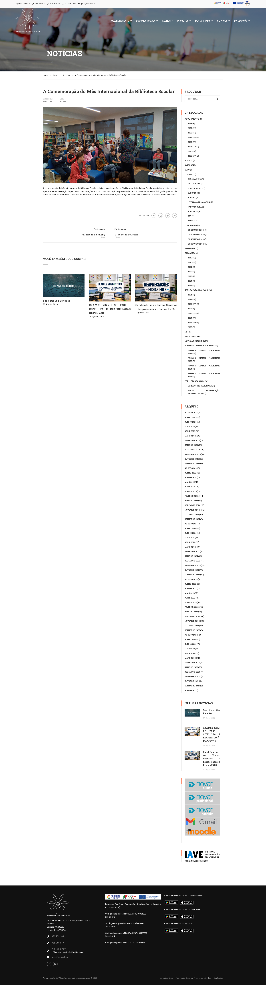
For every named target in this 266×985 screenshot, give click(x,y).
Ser (189, 216)
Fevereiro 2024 (192, 551)
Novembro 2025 (193, 454)
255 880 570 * (59, 949)
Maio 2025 (190, 482)
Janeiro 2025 (191, 500)
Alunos (166, 21)
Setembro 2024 (192, 519)
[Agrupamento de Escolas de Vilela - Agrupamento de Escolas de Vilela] (27, 22)
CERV (187, 170)
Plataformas (203, 21)
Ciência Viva (194, 179)
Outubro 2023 (192, 570)
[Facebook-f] (49, 964)
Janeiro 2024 (191, 556)
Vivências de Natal (126, 234)
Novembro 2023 (193, 565)
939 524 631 (55, 4)
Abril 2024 (190, 542)
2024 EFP (192, 146)
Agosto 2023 (191, 579)
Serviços (222, 21)
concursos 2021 (196, 230)
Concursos (191, 225)
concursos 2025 (196, 244)
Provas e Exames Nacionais (199, 346)
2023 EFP (192, 137)
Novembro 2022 (193, 621)
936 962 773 (70, 4)
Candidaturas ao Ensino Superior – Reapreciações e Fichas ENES (211, 759)
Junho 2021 (190, 690)
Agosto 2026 (191, 412)
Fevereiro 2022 (192, 662)
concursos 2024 (196, 239)
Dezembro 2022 (192, 616)
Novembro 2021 (193, 676)
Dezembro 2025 (192, 450)
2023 (190, 133)
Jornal (191, 197)
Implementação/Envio (196, 290)
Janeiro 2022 (191, 667)
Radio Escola (195, 207)
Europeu (192, 193)
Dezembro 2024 (192, 505)
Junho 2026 (190, 422)
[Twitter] (167, 215)
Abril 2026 (190, 431)
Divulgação (241, 21)
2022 (190, 128)
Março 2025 (191, 491)
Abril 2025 (190, 487)
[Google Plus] (160, 215)
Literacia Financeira (199, 202)
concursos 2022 (196, 234)
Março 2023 (191, 602)
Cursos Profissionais (199, 386)
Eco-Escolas (194, 188)
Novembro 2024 (193, 510)
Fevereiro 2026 (192, 440)
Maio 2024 (190, 537)
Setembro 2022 (192, 630)
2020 (190, 262)
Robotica (193, 211)
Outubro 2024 (192, 514)
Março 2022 (191, 658)
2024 (190, 142)
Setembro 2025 (192, 463)
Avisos (188, 165)
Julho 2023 (190, 584)
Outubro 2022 (192, 625)
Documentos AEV (145, 21)
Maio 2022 (190, 649)
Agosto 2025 (191, 468)
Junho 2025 (190, 477)
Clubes (188, 174)
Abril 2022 (190, 653)
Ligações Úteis (166, 978)
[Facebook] (153, 215)
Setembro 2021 (192, 686)
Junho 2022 (190, 644)
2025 (190, 151)
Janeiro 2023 (191, 612)
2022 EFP (192, 304)
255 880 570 (40, 4)
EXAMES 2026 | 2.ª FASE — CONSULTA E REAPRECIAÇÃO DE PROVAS (110, 308)
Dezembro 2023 (192, 561)
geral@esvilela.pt (88, 4)
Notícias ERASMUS (194, 341)
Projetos (183, 21)
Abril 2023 (190, 598)
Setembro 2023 (192, 575)
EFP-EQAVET (190, 248)
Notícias (47, 102)
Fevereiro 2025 (192, 496)
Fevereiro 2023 (192, 607)
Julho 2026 (190, 417)
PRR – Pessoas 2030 (194, 381)
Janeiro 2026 (191, 445)
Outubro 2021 (192, 681)
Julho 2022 (190, 639)
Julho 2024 (190, 528)
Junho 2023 (190, 588)
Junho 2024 (190, 533)
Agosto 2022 (191, 635)
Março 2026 (191, 436)
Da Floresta (194, 184)
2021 (190, 123)
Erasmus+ (190, 253)
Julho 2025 (190, 473)
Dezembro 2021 (192, 672)
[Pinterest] (174, 215)
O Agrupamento (120, 21)
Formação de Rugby (93, 234)
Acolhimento (192, 119)
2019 (190, 258)
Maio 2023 (190, 593)
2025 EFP (192, 156)
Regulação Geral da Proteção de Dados (193, 978)
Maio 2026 (190, 426)
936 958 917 (58, 942)
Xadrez (191, 221)
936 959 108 (58, 936)
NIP (186, 332)
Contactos (218, 978)
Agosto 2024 (191, 524)
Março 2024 (191, 547)
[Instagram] (55, 964)
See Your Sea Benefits (56, 300)
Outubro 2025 (192, 459)
